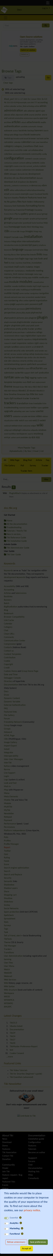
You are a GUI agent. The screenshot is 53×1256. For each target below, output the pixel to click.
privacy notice (32, 1210)
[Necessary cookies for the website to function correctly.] (20, 1218)
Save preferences (38, 1242)
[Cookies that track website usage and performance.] (21, 1223)
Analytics (14, 1223)
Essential (14, 1218)
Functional (15, 1234)
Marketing (15, 1228)
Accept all (26, 1249)
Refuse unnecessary (16, 1242)
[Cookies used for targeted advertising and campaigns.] (22, 1228)
